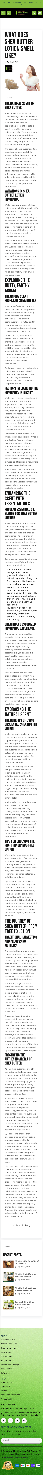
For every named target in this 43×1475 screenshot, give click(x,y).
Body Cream (6, 1352)
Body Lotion (6, 1360)
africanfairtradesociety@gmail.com (18, 1408)
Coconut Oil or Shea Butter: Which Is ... (24, 1303)
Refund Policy (7, 1390)
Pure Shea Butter (8, 1340)
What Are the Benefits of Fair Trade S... (27, 1262)
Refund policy (7, 1373)
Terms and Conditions (10, 1395)
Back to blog (23, 1225)
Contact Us (6, 1386)
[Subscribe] (39, 1440)
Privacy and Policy (9, 1399)
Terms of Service (8, 1369)
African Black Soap (9, 1344)
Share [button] (9, 97)
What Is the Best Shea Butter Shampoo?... (25, 1289)
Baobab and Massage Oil (11, 1365)
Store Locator (7, 1382)
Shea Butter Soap (8, 1348)
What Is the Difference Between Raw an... (26, 1275)
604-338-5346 (9, 1404)
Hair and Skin (6, 1356)
